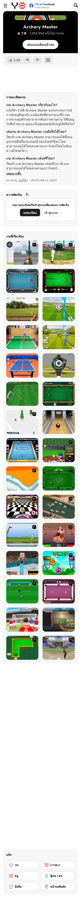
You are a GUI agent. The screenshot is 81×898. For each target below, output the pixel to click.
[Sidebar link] (5, 5)
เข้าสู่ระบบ (51, 212)
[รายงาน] (37, 60)
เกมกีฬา (23, 180)
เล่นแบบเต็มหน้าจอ (40, 44)
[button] (13, 173)
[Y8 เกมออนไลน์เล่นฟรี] (19, 5)
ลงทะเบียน (30, 212)
